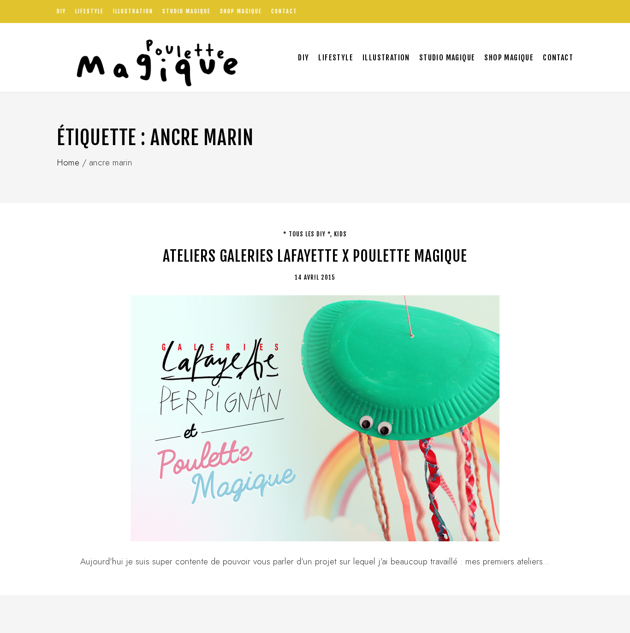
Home (68, 162)
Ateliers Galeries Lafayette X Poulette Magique (315, 256)
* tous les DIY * (306, 234)
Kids (340, 234)
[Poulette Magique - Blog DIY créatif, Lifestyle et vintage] (154, 57)
